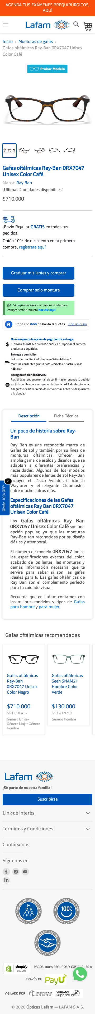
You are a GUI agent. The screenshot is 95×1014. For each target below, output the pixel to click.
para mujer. (49, 607)
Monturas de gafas (35, 42)
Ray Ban (24, 183)
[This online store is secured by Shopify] (17, 968)
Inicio (8, 42)
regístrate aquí (32, 247)
